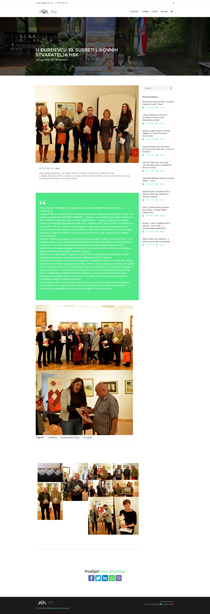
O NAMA (145, 11)
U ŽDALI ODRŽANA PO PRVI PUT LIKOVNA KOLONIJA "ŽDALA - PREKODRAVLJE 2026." (154, 117)
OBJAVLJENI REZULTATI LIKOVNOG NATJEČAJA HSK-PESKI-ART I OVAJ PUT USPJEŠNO (158, 149)
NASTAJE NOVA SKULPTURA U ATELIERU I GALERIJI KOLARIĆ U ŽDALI (158, 103)
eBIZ (67, 608)
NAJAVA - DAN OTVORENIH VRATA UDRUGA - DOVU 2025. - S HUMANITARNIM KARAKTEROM (156, 226)
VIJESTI (155, 11)
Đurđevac (53, 437)
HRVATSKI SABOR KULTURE (53, 608)
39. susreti (87, 437)
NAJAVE (164, 11)
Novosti (134, 11)
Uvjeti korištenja (166, 601)
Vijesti (57, 168)
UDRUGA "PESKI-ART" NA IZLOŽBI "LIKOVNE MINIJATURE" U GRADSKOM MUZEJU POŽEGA (156, 165)
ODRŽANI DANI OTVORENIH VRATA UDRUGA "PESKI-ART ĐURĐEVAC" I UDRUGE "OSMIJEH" (156, 194)
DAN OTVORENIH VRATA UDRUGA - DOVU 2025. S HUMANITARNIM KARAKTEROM (156, 210)
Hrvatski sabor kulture (70, 437)
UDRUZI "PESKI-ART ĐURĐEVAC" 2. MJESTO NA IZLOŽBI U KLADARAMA (156, 240)
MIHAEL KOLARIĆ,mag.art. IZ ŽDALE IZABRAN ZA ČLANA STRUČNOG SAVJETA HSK (156, 133)
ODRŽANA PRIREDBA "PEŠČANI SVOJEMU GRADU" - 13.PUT (158, 179)
